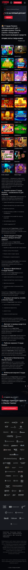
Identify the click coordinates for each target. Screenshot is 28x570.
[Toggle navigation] (24, 2)
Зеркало (19, 532)
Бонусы (10, 533)
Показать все (21, 40)
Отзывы (5, 533)
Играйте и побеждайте (9, 408)
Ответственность (7, 535)
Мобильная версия (17, 533)
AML (14, 535)
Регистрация (17, 2)
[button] (4, 13)
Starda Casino (6, 532)
